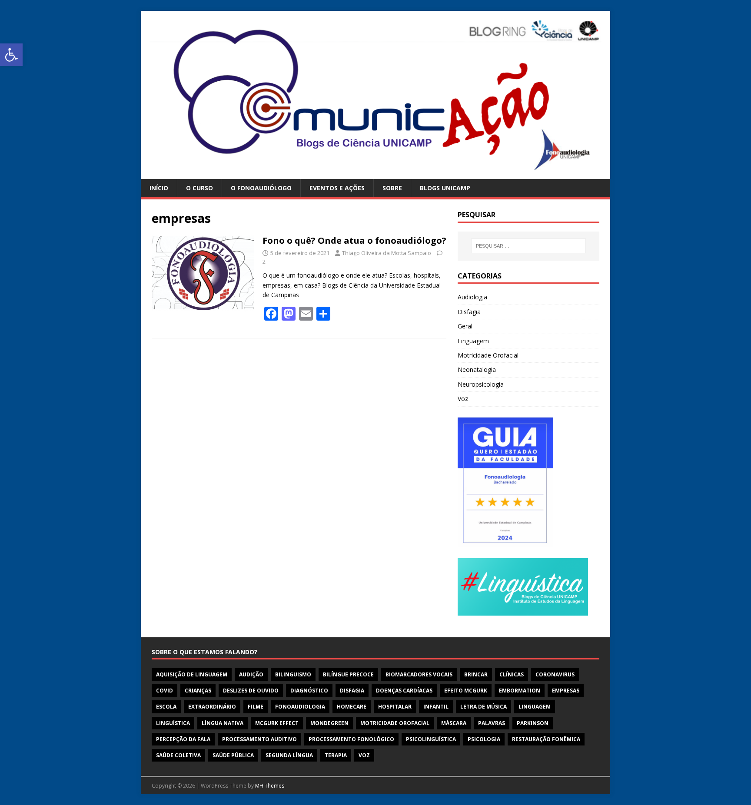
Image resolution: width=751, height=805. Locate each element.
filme (255, 706)
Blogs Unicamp (445, 188)
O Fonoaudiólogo (261, 188)
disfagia (352, 690)
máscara (453, 723)
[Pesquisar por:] (528, 246)
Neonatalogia (477, 369)
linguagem (534, 706)
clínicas (511, 674)
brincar (476, 674)
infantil (436, 706)
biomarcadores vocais (418, 674)
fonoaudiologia (300, 706)
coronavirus (555, 674)
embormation (519, 690)
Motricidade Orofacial (488, 355)
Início (159, 188)
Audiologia (472, 297)
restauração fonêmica (546, 739)
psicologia (484, 739)
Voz (463, 398)
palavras (491, 723)
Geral (465, 326)
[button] (11, 54)
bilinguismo (293, 674)
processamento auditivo (259, 739)
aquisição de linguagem (191, 674)
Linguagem (473, 341)
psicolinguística (431, 739)
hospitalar (395, 706)
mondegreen (329, 723)
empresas (565, 690)
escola (166, 706)
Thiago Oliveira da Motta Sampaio (386, 253)
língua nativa (222, 723)
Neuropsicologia (481, 384)
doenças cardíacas (404, 690)
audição (251, 674)
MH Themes (269, 785)
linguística (173, 723)
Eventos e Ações (337, 188)
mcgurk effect (277, 723)
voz (364, 755)
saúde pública (233, 755)
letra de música (483, 706)
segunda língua (289, 755)
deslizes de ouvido (251, 690)
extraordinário (212, 706)
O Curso (199, 188)
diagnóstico (309, 690)
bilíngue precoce (348, 674)
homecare (351, 706)
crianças (198, 690)
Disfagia (469, 312)
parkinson (532, 723)
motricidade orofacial (394, 723)
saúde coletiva (178, 755)
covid (164, 690)
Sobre (392, 188)
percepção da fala (183, 739)
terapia (336, 755)
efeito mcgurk (465, 690)
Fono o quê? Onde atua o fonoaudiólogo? (354, 240)
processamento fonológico (351, 739)
